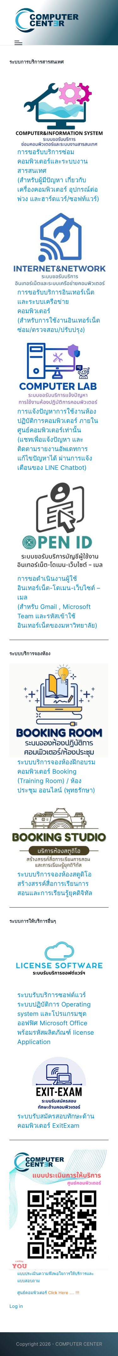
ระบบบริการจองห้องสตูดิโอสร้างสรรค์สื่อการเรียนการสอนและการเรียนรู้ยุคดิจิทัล (54, 884)
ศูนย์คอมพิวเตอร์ (32, 1292)
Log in (16, 1306)
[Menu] (18, 43)
